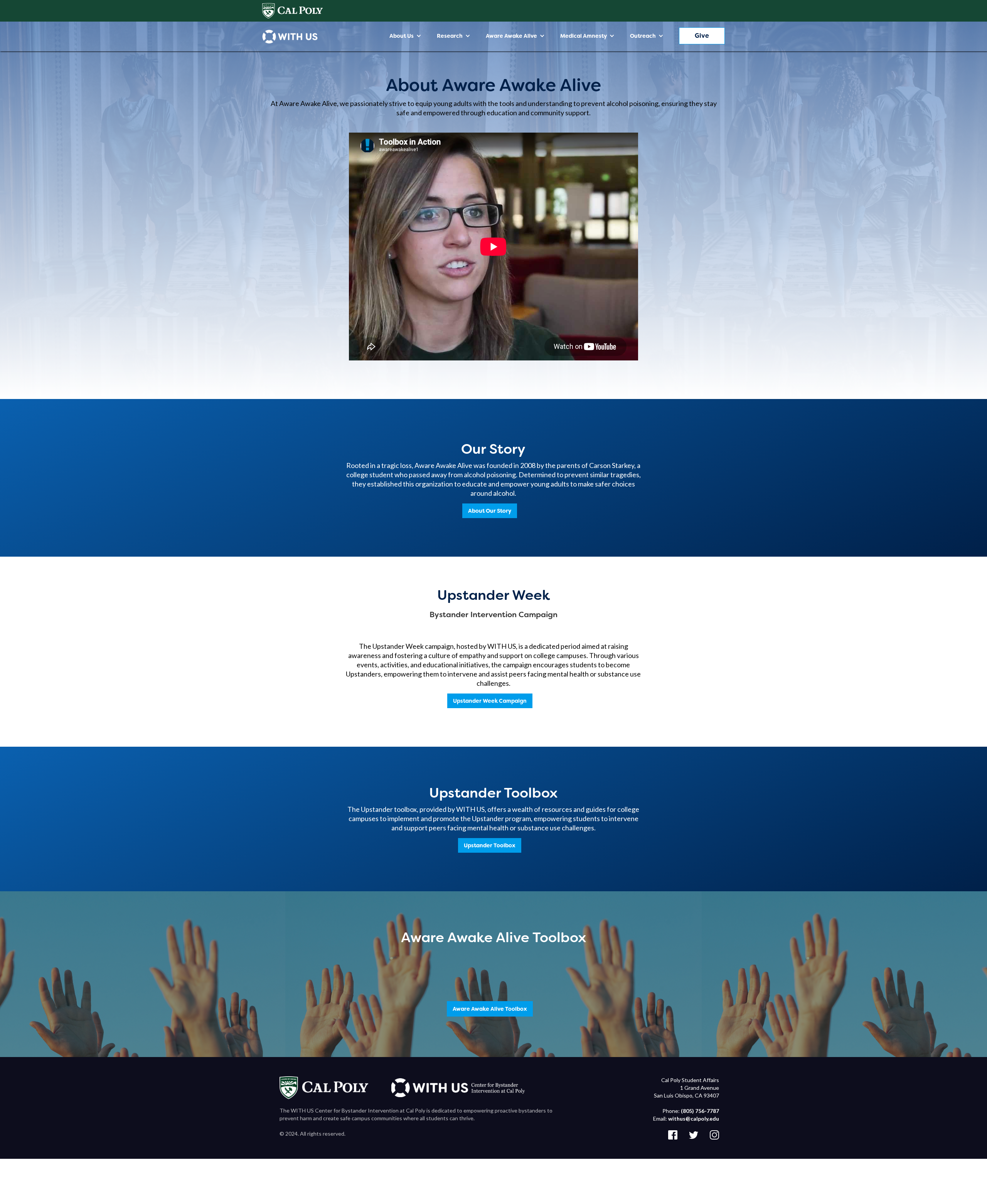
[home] (290, 37)
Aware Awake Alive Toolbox (490, 1008)
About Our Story (489, 510)
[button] (405, 36)
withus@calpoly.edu (693, 1118)
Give (702, 36)
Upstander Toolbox (489, 845)
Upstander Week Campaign (490, 700)
